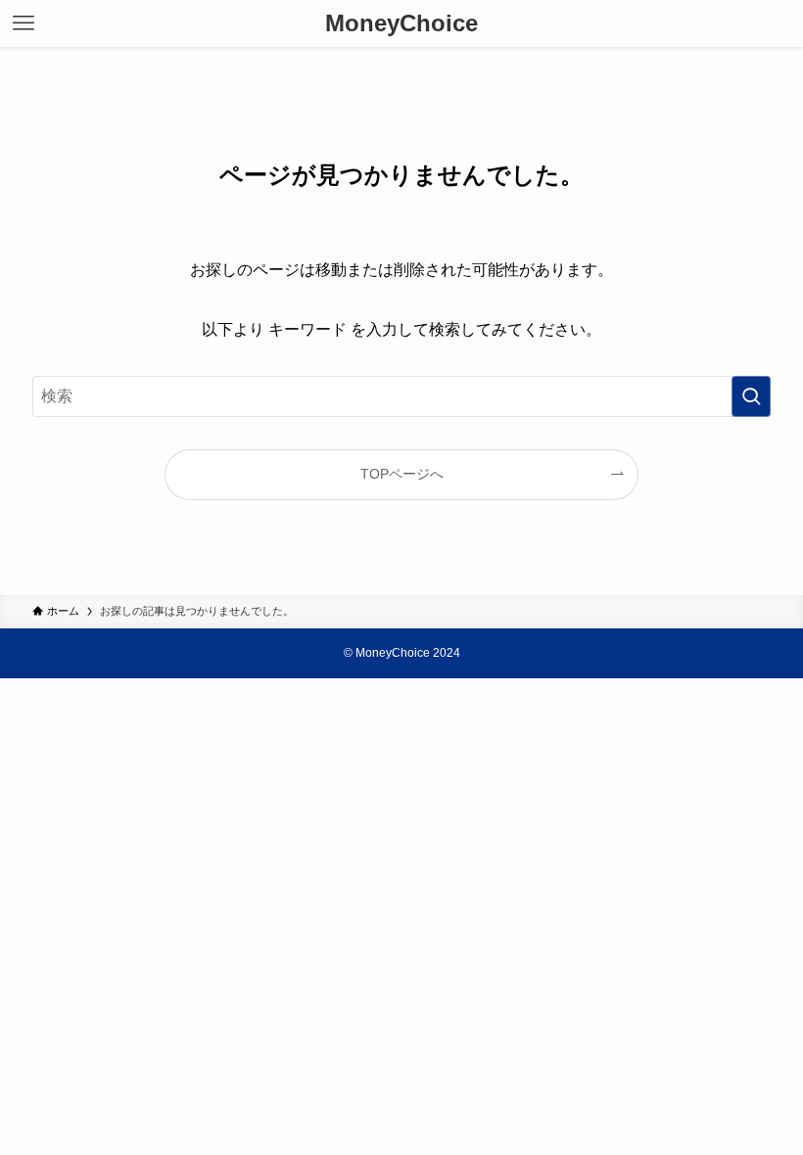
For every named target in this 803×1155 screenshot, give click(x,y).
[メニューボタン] (23, 23)
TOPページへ (402, 474)
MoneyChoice (401, 23)
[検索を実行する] (751, 396)
